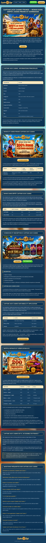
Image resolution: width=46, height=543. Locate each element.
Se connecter (27, 261)
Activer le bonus (23, 160)
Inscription (33, 2)
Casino (20, 2)
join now (23, 46)
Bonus (24, 2)
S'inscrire (17, 261)
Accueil (15, 2)
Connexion (41, 2)
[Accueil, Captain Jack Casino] (6, 2)
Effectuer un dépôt (23, 376)
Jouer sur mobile (23, 339)
